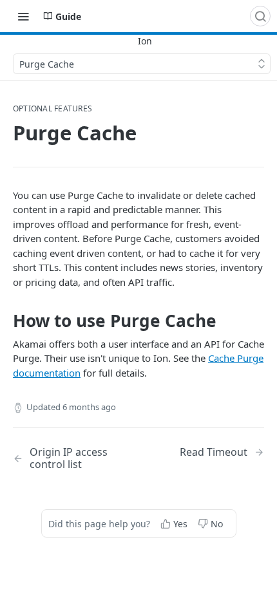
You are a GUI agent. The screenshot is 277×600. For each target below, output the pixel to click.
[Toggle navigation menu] (23, 16)
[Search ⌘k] (260, 16)
